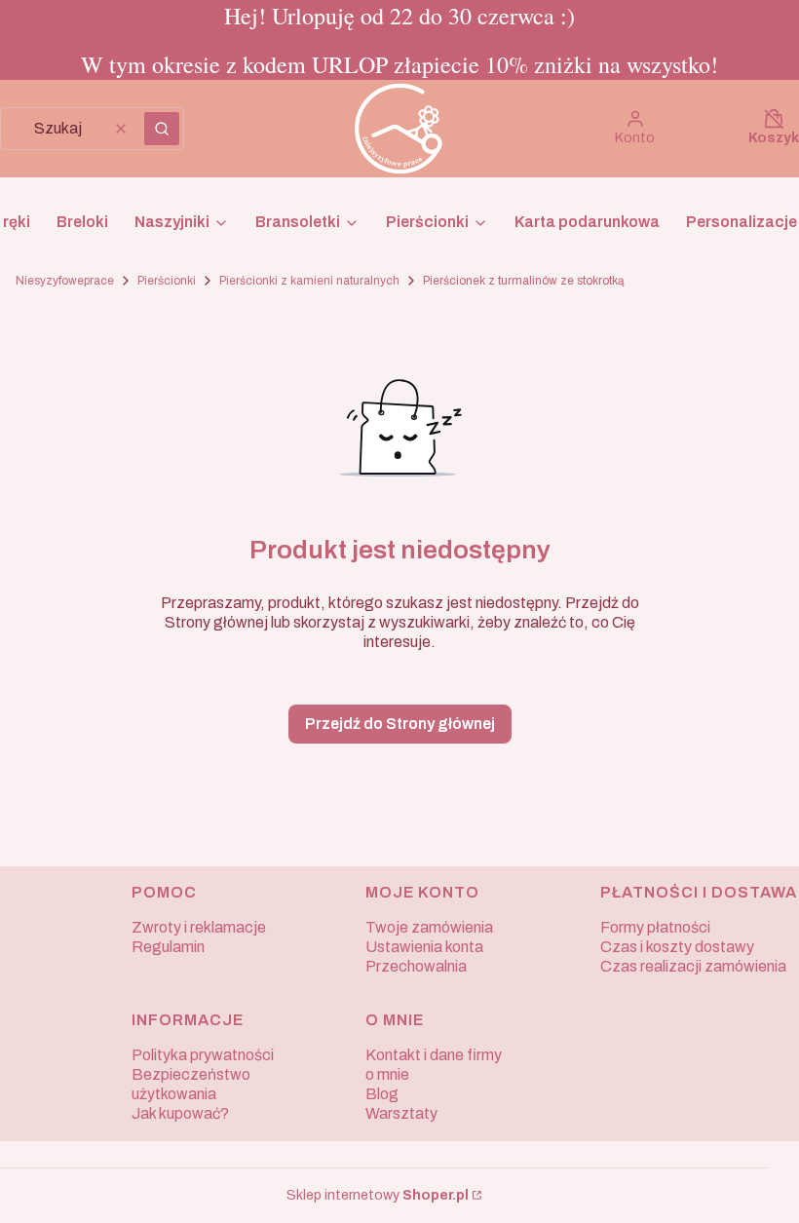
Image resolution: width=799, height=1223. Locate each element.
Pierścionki (166, 280)
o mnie (387, 1074)
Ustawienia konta (424, 946)
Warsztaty (401, 1113)
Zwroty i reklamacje (199, 927)
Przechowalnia (416, 966)
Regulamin (168, 946)
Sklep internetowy (377, 1195)
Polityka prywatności (203, 1055)
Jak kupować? (180, 1113)
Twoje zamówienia (429, 927)
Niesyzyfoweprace (65, 280)
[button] (161, 128)
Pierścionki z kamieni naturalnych (309, 280)
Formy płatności (655, 927)
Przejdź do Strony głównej (400, 723)
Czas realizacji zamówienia (693, 966)
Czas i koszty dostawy (677, 946)
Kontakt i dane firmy (433, 1055)
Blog (382, 1094)
